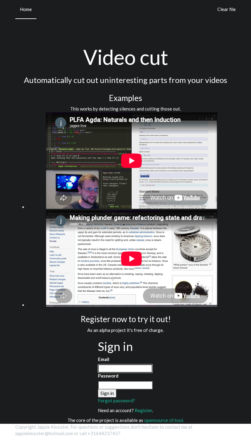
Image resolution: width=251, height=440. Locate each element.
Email (103, 359)
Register (143, 410)
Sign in (107, 393)
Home (26, 9)
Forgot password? (116, 400)
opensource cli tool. (164, 420)
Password (108, 375)
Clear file (226, 9)
